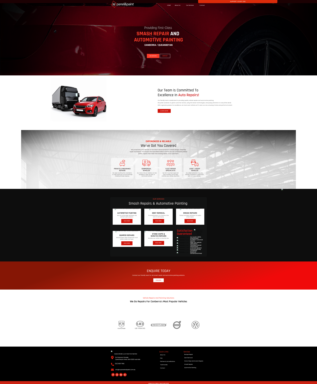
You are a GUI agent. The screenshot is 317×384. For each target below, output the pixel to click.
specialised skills (157, 152)
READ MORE (127, 221)
